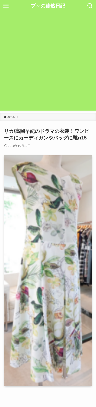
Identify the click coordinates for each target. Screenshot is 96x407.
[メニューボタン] (6, 6)
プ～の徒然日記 (48, 5)
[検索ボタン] (90, 6)
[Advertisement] (48, 62)
